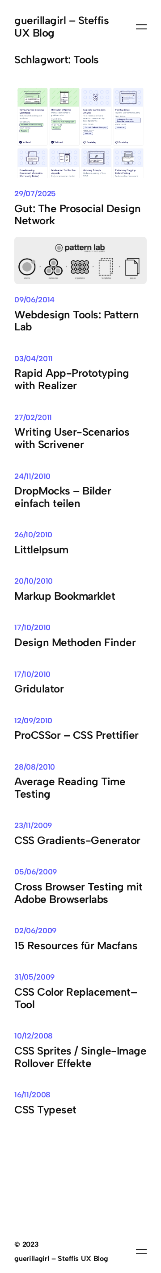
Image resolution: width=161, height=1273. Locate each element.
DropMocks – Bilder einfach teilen (62, 497)
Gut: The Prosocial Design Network (77, 214)
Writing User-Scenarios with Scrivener (71, 438)
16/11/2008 (32, 1094)
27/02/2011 (33, 417)
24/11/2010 (32, 476)
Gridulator (39, 689)
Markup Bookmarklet (64, 596)
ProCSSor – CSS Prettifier (76, 735)
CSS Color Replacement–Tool (75, 998)
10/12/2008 (33, 1035)
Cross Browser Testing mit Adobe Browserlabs (78, 893)
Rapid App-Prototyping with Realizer (71, 379)
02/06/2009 (35, 930)
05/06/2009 (35, 871)
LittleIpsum (41, 550)
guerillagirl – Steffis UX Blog (61, 26)
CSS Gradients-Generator (77, 840)
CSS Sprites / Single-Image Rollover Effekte (80, 1057)
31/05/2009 (34, 976)
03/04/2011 (33, 358)
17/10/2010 (32, 627)
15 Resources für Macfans (75, 945)
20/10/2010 (33, 581)
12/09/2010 (33, 720)
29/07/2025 (35, 193)
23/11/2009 (33, 825)
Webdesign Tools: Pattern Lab (76, 321)
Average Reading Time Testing (69, 787)
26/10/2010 (33, 534)
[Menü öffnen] (141, 26)
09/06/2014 (34, 299)
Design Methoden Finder (75, 642)
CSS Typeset (45, 1110)
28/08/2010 (34, 766)
